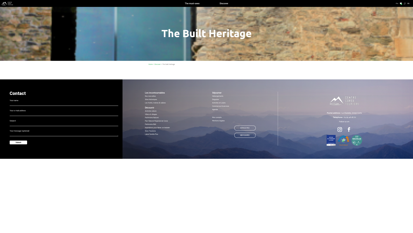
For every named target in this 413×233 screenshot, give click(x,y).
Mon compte (217, 117)
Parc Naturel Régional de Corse (156, 121)
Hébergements (217, 96)
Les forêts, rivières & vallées (155, 103)
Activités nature (150, 111)
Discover (224, 3)
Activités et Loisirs (219, 103)
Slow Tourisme (150, 131)
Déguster (215, 99)
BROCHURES (245, 135)
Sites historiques (151, 99)
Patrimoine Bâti (150, 124)
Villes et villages (151, 114)
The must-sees (192, 3)
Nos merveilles (150, 96)
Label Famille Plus (151, 134)
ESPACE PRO (245, 128)
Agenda (215, 109)
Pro (397, 3)
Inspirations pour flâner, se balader (157, 127)
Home (150, 64)
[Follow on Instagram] (339, 129)
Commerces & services (220, 106)
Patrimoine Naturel (152, 117)
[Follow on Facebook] (349, 129)
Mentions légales (218, 121)
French (408, 3)
